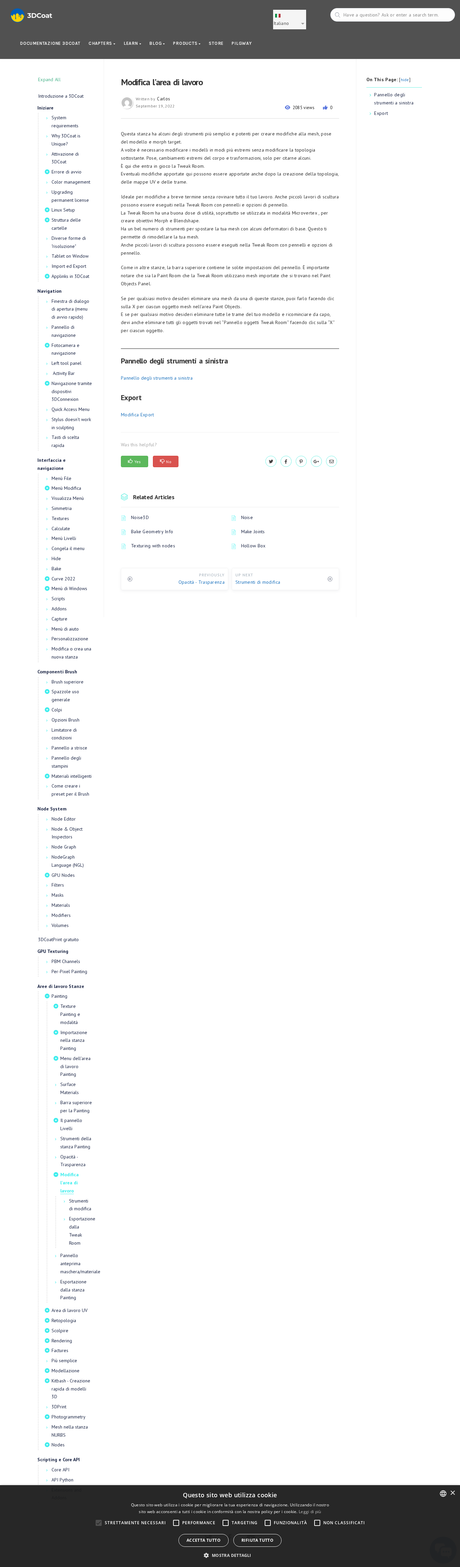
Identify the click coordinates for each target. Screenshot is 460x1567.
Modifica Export (137, 415)
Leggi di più (310, 1511)
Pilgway (242, 43)
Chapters (101, 43)
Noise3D (140, 517)
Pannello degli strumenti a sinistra (157, 378)
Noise (247, 517)
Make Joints (253, 532)
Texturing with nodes (153, 546)
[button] (230, 1555)
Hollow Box (253, 546)
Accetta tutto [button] (204, 1540)
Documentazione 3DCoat (50, 43)
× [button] (452, 1493)
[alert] (230, 1526)
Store (216, 43)
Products (186, 43)
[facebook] (286, 461)
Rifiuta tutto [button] (257, 1540)
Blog (156, 43)
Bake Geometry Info (152, 532)
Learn (131, 43)
